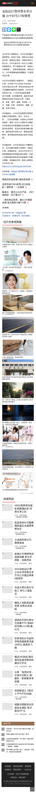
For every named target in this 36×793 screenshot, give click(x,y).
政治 (30, 563)
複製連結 (19, 30)
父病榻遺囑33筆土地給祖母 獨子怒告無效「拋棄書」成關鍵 (20, 745)
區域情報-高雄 (20, 534)
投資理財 (18, 614)
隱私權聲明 (17, 769)
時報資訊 (14, 777)
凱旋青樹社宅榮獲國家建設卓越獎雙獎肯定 (24, 525)
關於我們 (22, 777)
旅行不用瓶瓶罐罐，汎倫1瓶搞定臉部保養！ (18, 313)
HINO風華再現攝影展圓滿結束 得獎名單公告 (23, 508)
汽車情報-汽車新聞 (21, 517)
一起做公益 (27, 769)
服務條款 (8, 769)
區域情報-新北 (20, 548)
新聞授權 (28, 766)
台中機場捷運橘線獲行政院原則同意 (15, 490)
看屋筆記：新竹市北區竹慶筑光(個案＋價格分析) (20, 730)
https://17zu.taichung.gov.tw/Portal (16, 166)
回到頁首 (32, 789)
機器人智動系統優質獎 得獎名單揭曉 (24, 605)
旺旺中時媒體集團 (22, 774)
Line (14, 30)
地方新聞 (18, 699)
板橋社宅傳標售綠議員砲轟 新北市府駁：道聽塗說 (24, 556)
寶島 (30, 582)
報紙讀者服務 (18, 766)
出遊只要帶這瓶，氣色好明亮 (12, 357)
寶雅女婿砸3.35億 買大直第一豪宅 (17, 734)
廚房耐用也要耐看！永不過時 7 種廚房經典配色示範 (19, 740)
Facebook (4, 30)
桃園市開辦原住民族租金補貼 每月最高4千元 (24, 707)
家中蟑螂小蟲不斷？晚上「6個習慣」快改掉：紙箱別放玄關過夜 (17, 424)
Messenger (9, 30)
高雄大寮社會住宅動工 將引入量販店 (24, 590)
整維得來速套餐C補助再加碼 (16, 179)
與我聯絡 (8, 766)
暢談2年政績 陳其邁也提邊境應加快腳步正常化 (24, 659)
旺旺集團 (10, 774)
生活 (30, 685)
